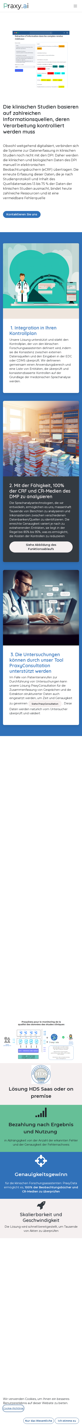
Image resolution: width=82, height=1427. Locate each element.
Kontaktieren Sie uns (21, 214)
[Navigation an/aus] (75, 6)
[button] (38, 1421)
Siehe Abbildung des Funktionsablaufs (41, 547)
